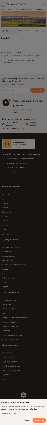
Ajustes (27, 420)
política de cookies (9, 413)
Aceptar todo (39, 420)
